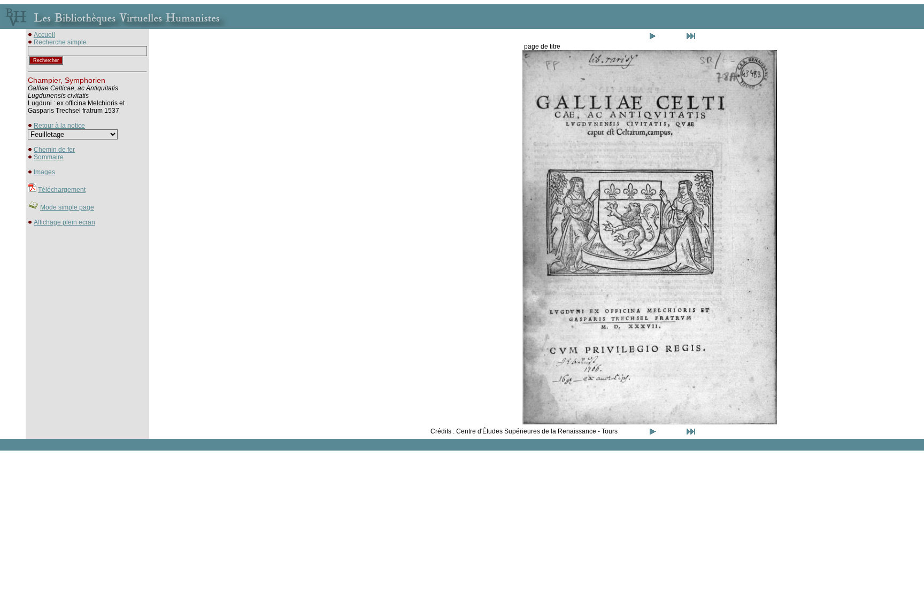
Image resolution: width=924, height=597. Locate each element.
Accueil (44, 34)
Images (44, 172)
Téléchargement (62, 189)
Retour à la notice (59, 125)
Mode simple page (67, 207)
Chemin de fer (54, 149)
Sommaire (49, 157)
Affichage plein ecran (64, 222)
